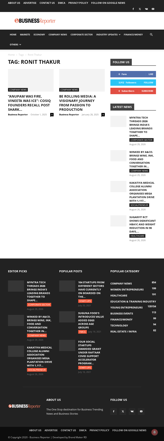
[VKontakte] (146, 9)
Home (13, 34)
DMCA (61, 3)
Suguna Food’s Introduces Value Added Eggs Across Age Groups (91, 320)
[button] (151, 35)
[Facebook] (133, 9)
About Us (14, 3)
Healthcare (137, 235)
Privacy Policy (78, 3)
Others (14, 44)
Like (151, 74)
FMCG (82, 331)
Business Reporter (18, 114)
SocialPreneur (139, 205)
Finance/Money (133, 34)
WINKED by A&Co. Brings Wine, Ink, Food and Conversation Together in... (141, 159)
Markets (25, 34)
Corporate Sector (82, 34)
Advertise (29, 3)
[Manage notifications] (154, 432)
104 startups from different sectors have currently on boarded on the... (91, 289)
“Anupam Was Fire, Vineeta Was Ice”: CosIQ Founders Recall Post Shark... (29, 103)
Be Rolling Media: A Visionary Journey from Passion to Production (77, 103)
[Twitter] (140, 9)
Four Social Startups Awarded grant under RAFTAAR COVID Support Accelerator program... (89, 352)
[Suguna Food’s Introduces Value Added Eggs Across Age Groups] (67, 316)
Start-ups (85, 300)
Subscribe (147, 90)
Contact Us (47, 3)
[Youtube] (153, 9)
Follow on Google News (108, 3)
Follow (148, 82)
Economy (39, 34)
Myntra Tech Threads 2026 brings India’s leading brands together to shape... (140, 126)
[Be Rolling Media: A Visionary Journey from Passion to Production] (82, 80)
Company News (58, 34)
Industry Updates (107, 34)
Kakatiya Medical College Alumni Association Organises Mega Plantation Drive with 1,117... (141, 192)
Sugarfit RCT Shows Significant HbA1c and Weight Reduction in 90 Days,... (142, 224)
